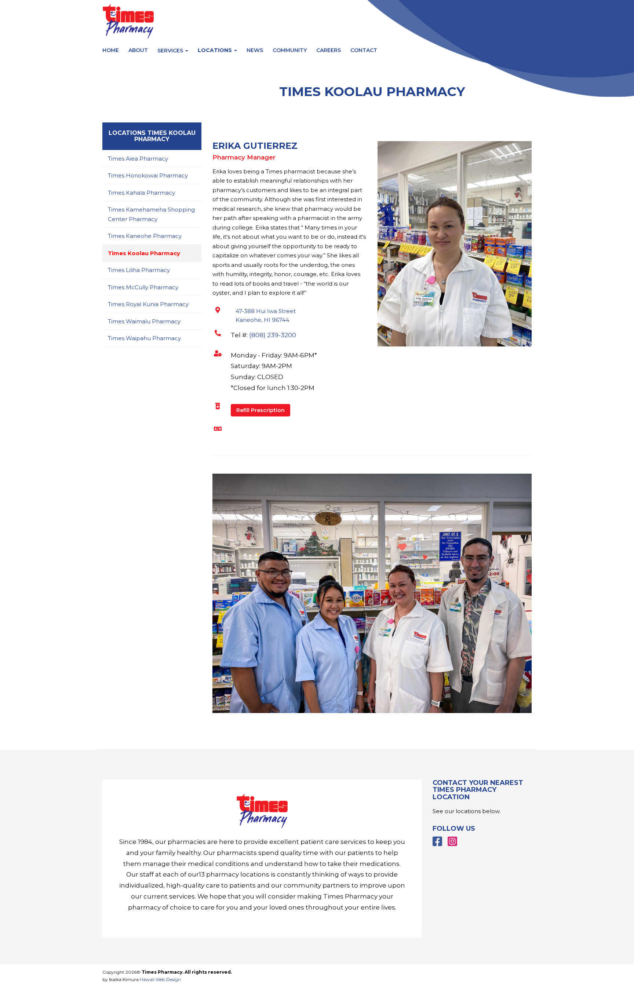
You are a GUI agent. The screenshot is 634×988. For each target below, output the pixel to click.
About (138, 50)
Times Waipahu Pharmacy (144, 338)
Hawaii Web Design (160, 979)
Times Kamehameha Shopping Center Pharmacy (151, 214)
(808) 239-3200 (272, 335)
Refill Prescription (260, 410)
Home (110, 50)
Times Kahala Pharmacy (141, 192)
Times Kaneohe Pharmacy (145, 235)
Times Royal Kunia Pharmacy (148, 304)
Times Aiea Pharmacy (138, 158)
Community (290, 50)
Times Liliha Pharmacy (139, 270)
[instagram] (452, 841)
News (255, 50)
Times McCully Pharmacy (143, 287)
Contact (363, 50)
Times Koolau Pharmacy (144, 253)
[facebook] (437, 841)
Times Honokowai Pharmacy (148, 175)
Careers (328, 50)
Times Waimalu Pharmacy (144, 321)
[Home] (262, 811)
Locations (215, 50)
